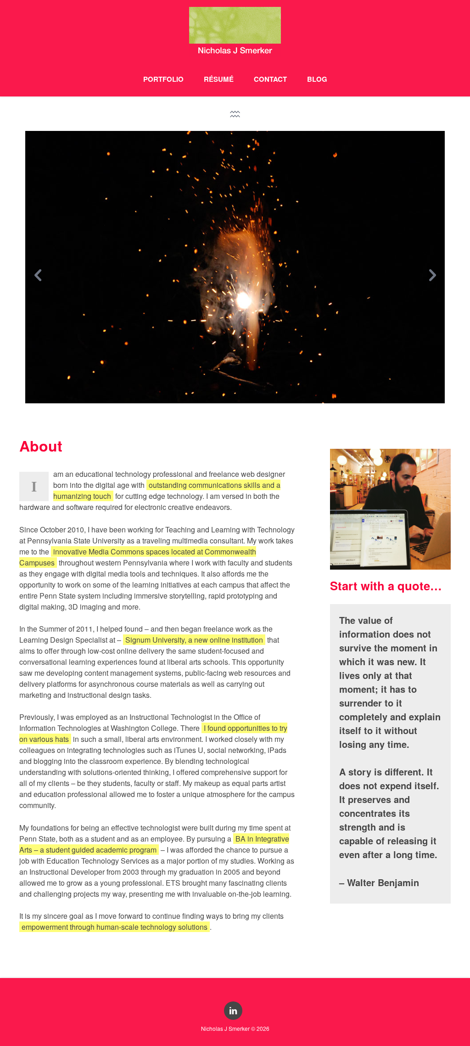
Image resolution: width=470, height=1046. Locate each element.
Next (432, 270)
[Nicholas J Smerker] (235, 35)
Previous (37, 270)
